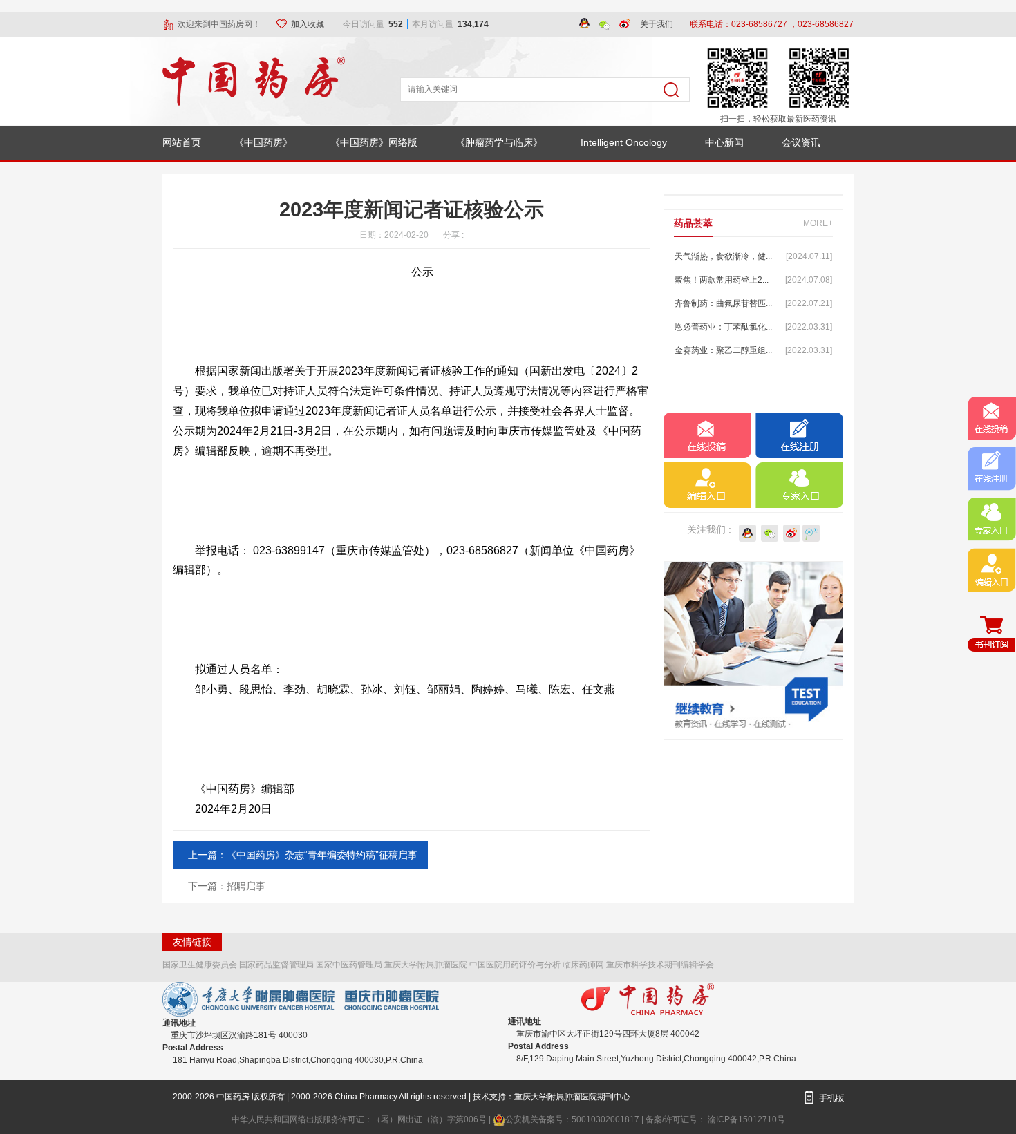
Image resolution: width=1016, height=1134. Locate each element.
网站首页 (181, 142)
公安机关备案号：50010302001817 (573, 1119)
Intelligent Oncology (624, 142)
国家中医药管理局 (349, 965)
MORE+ (818, 223)
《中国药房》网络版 (373, 142)
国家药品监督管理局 (276, 965)
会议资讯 (801, 142)
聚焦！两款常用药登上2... (753, 280)
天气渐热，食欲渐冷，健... (753, 256)
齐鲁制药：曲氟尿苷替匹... (753, 303)
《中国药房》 (263, 142)
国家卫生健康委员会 (199, 965)
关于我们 (656, 24)
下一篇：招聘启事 (226, 885)
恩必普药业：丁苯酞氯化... (753, 327)
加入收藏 (308, 24)
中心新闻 (724, 142)
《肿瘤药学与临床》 (499, 142)
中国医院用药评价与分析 (515, 965)
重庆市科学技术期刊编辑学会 (660, 965)
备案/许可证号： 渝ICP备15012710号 (715, 1119)
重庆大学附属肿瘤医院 (425, 965)
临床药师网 (583, 965)
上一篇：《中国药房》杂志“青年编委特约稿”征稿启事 (302, 854)
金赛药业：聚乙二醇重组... (753, 350)
